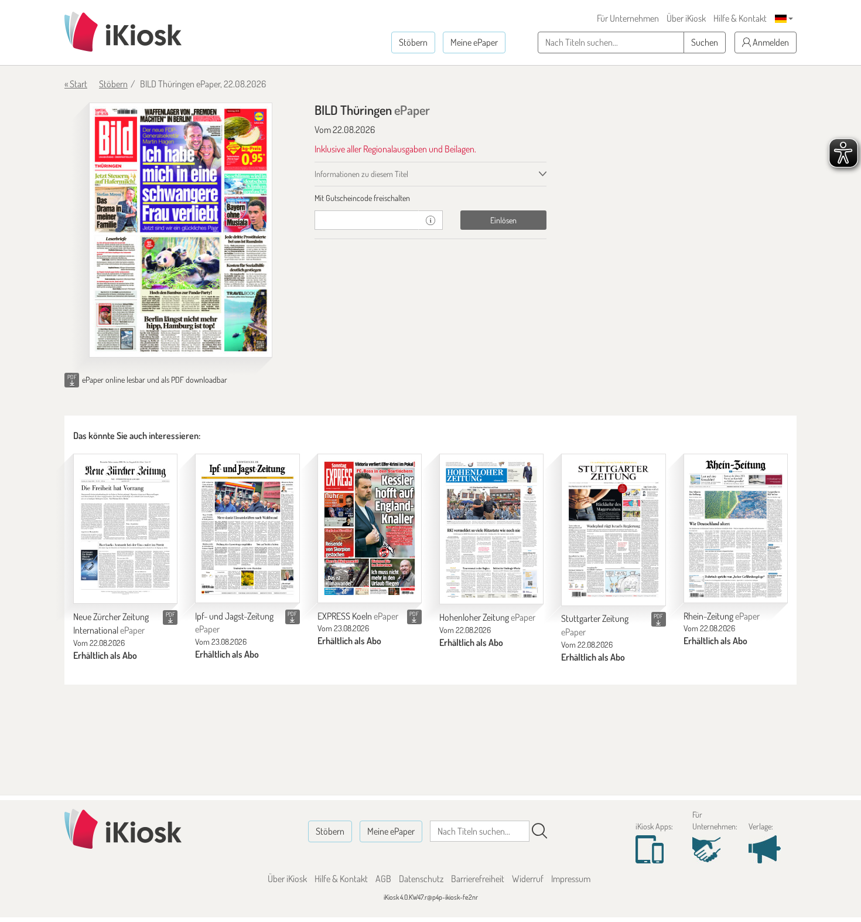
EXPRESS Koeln (357, 616)
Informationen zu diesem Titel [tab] (361, 174)
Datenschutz (421, 878)
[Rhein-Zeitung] (736, 528)
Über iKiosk (686, 18)
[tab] (431, 198)
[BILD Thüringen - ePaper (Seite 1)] (180, 230)
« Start (75, 84)
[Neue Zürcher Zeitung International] (125, 529)
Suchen (704, 42)
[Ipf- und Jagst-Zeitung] (247, 528)
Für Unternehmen (628, 18)
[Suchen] (539, 831)
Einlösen (503, 220)
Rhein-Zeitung (722, 616)
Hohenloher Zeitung (487, 617)
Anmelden (770, 42)
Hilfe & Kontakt (740, 18)
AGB (383, 878)
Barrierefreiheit (477, 878)
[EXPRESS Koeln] (369, 528)
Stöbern (413, 42)
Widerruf (528, 878)
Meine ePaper (474, 42)
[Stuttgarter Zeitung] (613, 529)
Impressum (570, 878)
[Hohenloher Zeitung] (491, 529)
